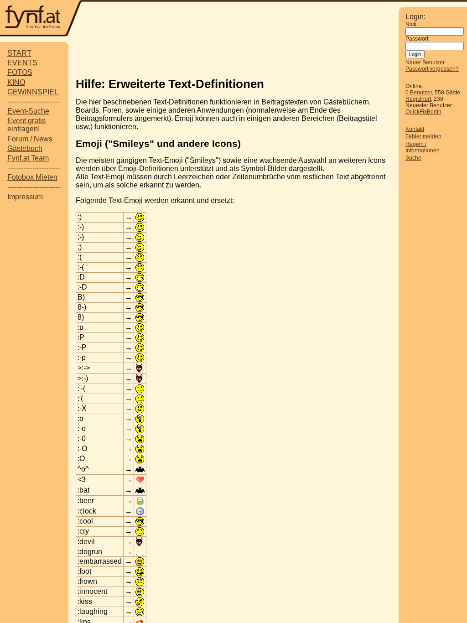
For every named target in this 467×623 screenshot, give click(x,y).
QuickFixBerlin (423, 112)
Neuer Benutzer (425, 62)
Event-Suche (28, 111)
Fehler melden (423, 136)
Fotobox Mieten (32, 177)
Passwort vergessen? (432, 69)
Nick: (411, 24)
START (19, 53)
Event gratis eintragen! (26, 125)
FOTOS (19, 72)
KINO (16, 82)
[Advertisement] (240, 19)
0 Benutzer (418, 92)
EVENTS (22, 63)
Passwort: (417, 39)
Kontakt (414, 129)
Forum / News (29, 139)
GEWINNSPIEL (32, 92)
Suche (413, 158)
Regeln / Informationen (422, 147)
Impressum (25, 197)
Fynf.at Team (28, 158)
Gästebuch (24, 148)
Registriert (418, 99)
